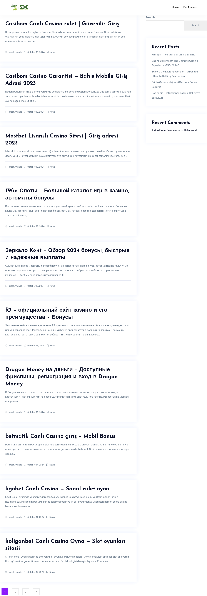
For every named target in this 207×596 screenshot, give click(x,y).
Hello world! (190, 130)
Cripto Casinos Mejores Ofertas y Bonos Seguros (174, 84)
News (52, 52)
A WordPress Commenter (166, 130)
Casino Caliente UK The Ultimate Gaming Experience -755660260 (175, 63)
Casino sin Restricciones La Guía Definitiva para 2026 (176, 95)
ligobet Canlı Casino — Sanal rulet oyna (57, 489)
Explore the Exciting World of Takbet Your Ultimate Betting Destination (175, 74)
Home (175, 7)
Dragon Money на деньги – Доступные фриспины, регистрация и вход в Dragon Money (61, 377)
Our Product (190, 7)
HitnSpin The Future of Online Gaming (173, 54)
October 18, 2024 (36, 52)
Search (150, 17)
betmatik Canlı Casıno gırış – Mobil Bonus (60, 436)
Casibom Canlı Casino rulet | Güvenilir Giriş (62, 24)
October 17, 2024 (35, 465)
